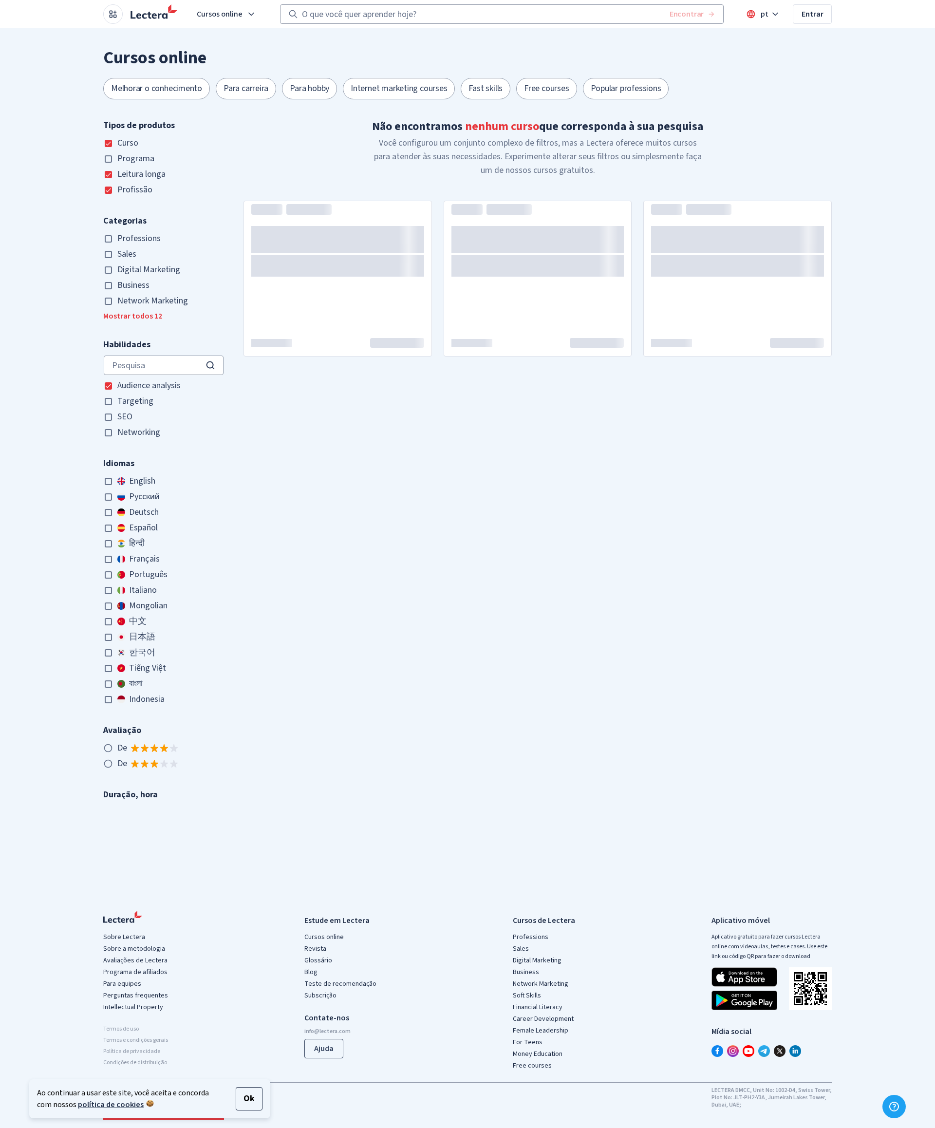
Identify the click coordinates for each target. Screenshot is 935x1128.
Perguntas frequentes (135, 995)
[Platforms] (113, 14)
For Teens (527, 1042)
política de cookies (111, 1104)
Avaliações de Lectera (135, 960)
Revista (315, 949)
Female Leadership (540, 1030)
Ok (249, 1098)
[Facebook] (717, 1051)
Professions (530, 937)
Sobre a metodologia (134, 949)
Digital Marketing (537, 960)
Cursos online (220, 14)
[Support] (894, 1106)
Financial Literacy (537, 1007)
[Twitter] (779, 1051)
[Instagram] (733, 1051)
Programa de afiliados (135, 972)
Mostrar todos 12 (132, 316)
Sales (521, 949)
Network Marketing (540, 984)
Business (526, 972)
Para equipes (122, 984)
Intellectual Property (133, 1007)
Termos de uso (121, 1029)
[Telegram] (764, 1051)
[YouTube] (748, 1051)
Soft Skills (527, 995)
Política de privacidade (131, 1051)
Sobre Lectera (124, 937)
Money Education (537, 1054)
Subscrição (320, 995)
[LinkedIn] (795, 1051)
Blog (311, 972)
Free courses (532, 1066)
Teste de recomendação (340, 984)
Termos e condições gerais (135, 1040)
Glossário (318, 960)
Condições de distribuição (135, 1062)
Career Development (543, 1019)
